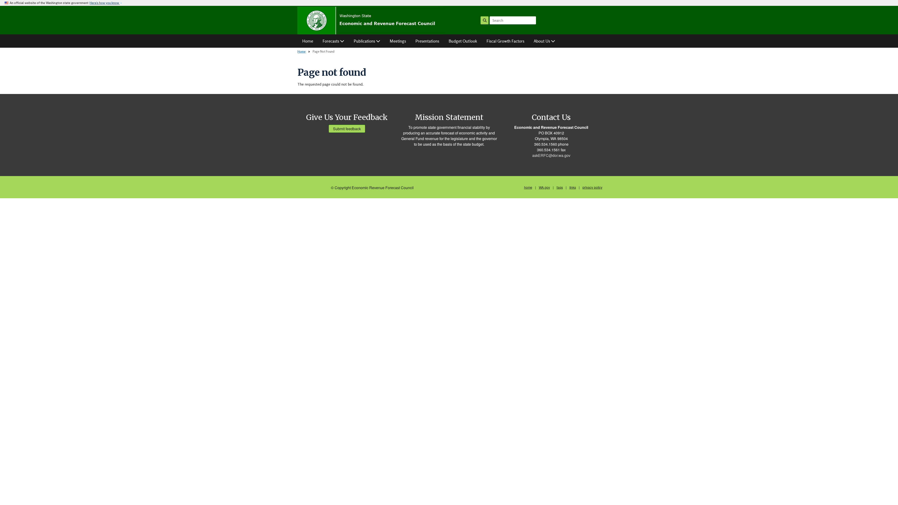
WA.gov (544, 187)
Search (485, 20)
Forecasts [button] (331, 40)
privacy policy (592, 187)
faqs (560, 187)
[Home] (371, 20)
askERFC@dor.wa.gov (551, 155)
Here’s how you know (105, 3)
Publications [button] (365, 40)
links (572, 187)
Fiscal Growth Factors (505, 40)
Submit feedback (347, 128)
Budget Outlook (463, 40)
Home (307, 40)
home (528, 187)
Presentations (427, 40)
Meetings (398, 40)
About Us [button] (542, 40)
